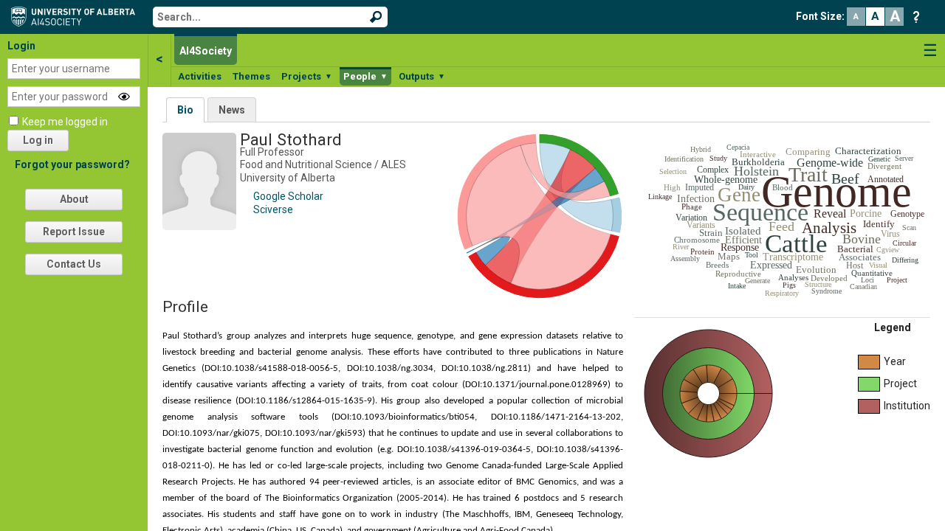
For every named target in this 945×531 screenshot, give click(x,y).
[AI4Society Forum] (76, 15)
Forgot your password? (72, 164)
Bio (185, 110)
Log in (38, 140)
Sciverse (273, 209)
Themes (251, 76)
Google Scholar (288, 196)
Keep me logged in (65, 122)
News (232, 110)
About (74, 199)
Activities (199, 76)
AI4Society (205, 51)
